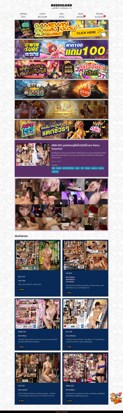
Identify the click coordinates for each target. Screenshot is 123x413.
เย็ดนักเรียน (99, 13)
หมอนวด (94, 168)
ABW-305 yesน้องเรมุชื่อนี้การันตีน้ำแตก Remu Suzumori (75, 147)
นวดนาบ (101, 168)
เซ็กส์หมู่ (80, 13)
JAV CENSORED (68, 168)
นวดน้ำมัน (55, 171)
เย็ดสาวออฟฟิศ (42, 16)
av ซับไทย (42, 13)
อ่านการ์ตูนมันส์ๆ (100, 16)
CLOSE (120, 393)
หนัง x (77, 168)
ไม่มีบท (23, 16)
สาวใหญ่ (61, 16)
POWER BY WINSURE (62, 412)
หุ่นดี (53, 168)
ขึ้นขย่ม (87, 168)
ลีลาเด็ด (59, 168)
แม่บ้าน (61, 13)
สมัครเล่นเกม (80, 16)
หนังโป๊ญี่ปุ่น (23, 13)
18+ (82, 168)
